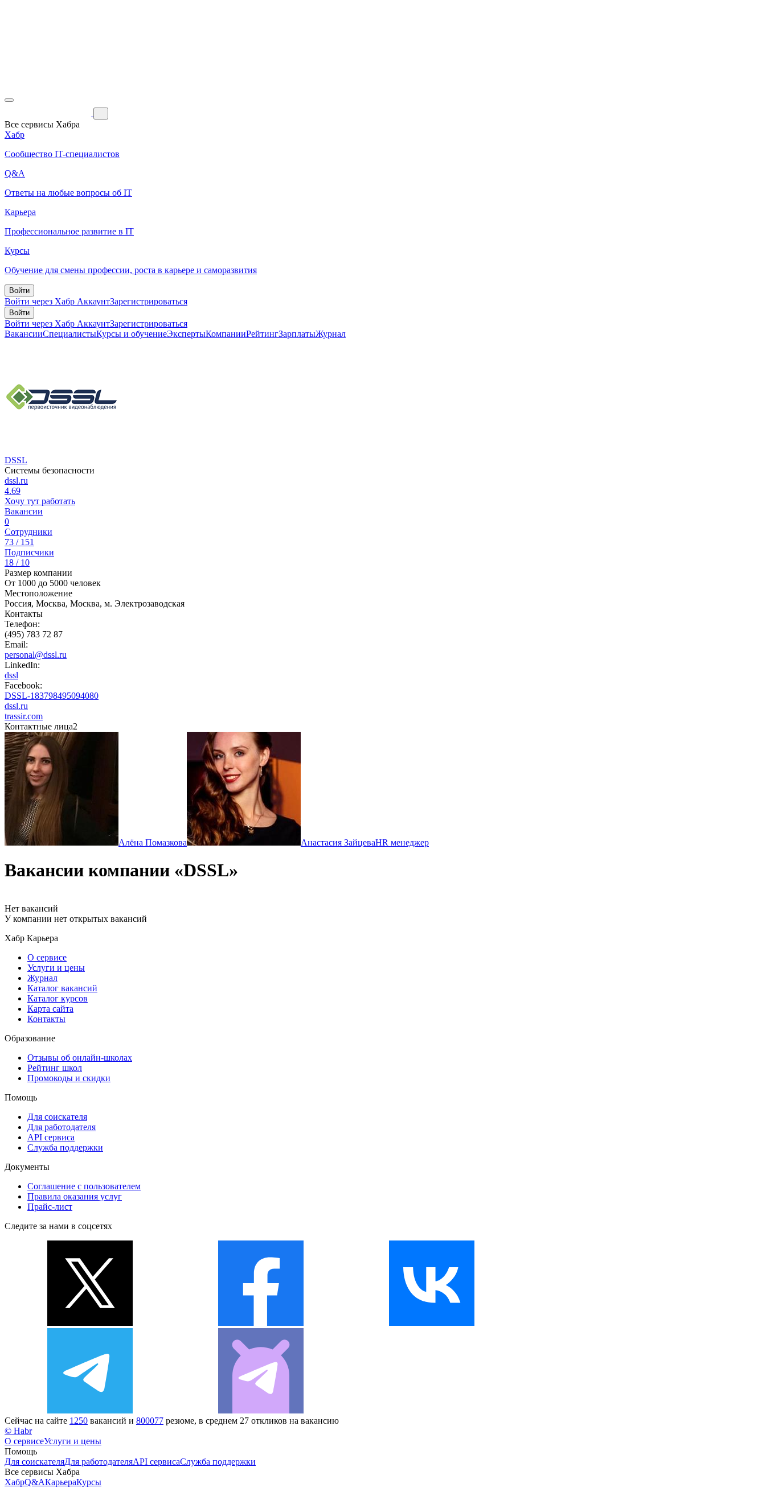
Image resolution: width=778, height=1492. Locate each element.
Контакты (46, 1019)
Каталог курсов (57, 998)
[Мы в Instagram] (602, 1323)
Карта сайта (50, 1008)
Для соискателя (57, 1117)
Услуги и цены (56, 967)
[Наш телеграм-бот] (260, 1410)
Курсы (88, 1482)
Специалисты (69, 334)
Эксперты (186, 334)
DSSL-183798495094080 (52, 695)
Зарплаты (297, 334)
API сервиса (51, 1137)
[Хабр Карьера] (49, 113)
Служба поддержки (65, 1147)
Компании (226, 334)
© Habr (18, 1431)
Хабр (14, 1482)
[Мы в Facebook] (260, 1323)
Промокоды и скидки (68, 1078)
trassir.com (24, 716)
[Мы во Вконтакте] (431, 1323)
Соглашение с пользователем (84, 1186)
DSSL (16, 460)
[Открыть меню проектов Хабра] (9, 100)
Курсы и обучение (131, 334)
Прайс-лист (49, 1206)
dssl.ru (16, 480)
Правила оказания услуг (74, 1196)
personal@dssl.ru (36, 655)
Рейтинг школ (54, 1068)
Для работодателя (61, 1127)
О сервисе (47, 957)
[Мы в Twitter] (90, 1323)
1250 (78, 1420)
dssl (11, 675)
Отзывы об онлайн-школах (79, 1057)
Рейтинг (262, 334)
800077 (149, 1420)
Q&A (34, 1482)
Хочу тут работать (40, 501)
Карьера (60, 1482)
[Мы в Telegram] (90, 1410)
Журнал (331, 334)
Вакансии (24, 334)
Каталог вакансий (62, 988)
